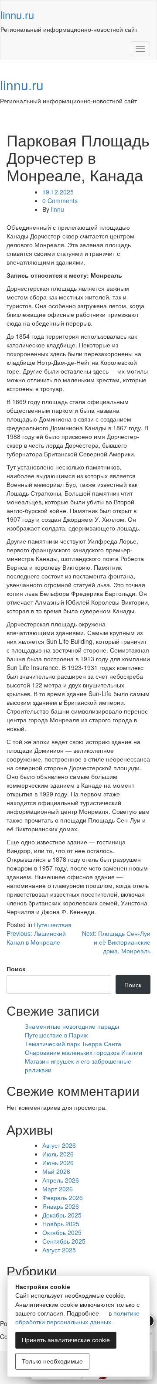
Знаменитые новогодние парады (72, 1026)
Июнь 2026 (58, 1162)
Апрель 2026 (60, 1180)
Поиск (16, 968)
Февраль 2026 (62, 1197)
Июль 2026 (58, 1153)
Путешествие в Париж (56, 1034)
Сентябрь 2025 (63, 1241)
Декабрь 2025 (62, 1215)
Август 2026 (59, 1145)
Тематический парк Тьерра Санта (73, 1043)
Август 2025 (59, 1249)
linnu (57, 209)
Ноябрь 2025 (60, 1223)
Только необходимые (52, 1361)
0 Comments (60, 200)
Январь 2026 (60, 1206)
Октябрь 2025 (62, 1232)
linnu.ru (17, 14)
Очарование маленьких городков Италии (83, 1052)
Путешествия (53, 924)
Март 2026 (57, 1188)
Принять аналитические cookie (66, 1339)
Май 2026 (56, 1171)
